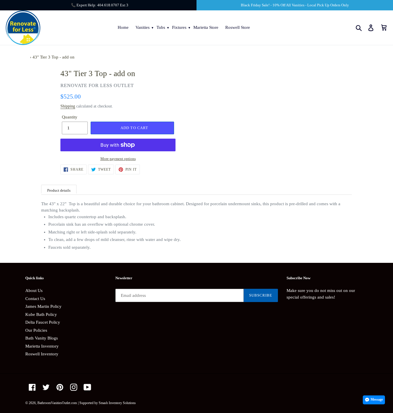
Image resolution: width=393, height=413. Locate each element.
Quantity (69, 117)
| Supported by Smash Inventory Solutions (107, 403)
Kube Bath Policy (41, 314)
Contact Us (35, 298)
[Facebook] (32, 387)
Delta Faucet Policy (42, 322)
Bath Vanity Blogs (41, 338)
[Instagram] (74, 387)
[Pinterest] (60, 387)
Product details (58, 190)
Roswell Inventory (41, 354)
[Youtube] (87, 387)
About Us (34, 290)
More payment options (118, 158)
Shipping (67, 106)
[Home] (27, 57)
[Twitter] (46, 387)
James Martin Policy (43, 306)
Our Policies (36, 330)
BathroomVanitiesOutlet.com (57, 403)
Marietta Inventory (42, 346)
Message (377, 399)
